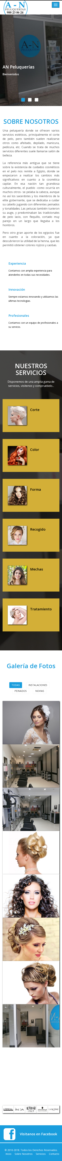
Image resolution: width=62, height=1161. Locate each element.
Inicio (8, 1153)
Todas (16, 685)
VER (14, 711)
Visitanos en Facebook (38, 1134)
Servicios (41, 1153)
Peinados (20, 691)
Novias (39, 691)
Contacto (54, 1153)
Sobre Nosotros (24, 1153)
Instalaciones (37, 685)
